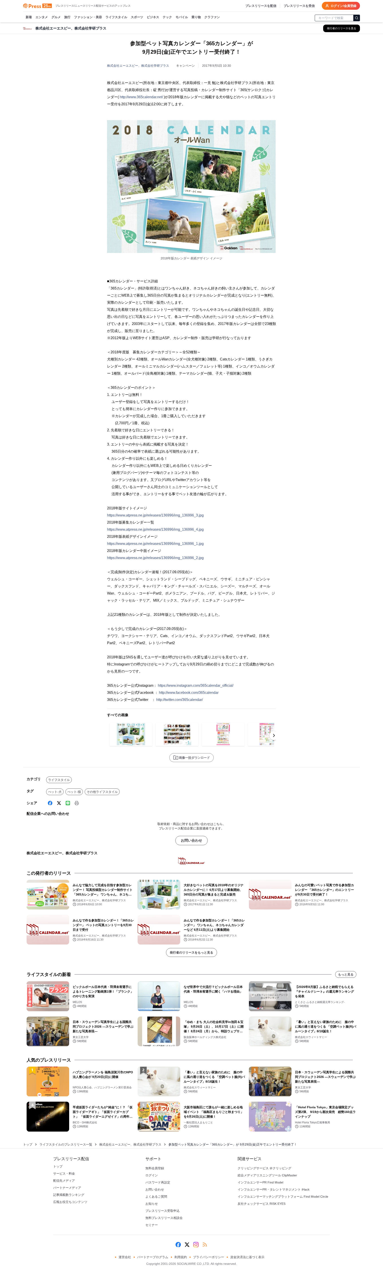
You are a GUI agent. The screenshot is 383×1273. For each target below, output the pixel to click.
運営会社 (125, 1257)
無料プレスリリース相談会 (164, 1218)
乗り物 (196, 17)
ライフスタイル (116, 17)
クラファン (212, 17)
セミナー (151, 1225)
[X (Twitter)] (59, 803)
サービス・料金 (64, 1173)
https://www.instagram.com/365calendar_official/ (195, 685)
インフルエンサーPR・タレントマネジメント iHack (273, 1189)
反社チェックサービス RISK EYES (261, 1203)
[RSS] (204, 1244)
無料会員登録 (154, 1168)
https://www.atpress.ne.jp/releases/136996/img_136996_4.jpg (155, 529)
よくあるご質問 (156, 1196)
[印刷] (76, 803)
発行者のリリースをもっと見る (191, 952)
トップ (27, 1144)
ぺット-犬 (55, 792)
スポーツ (137, 17)
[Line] (68, 803)
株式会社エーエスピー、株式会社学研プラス (138, 65)
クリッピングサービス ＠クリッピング (264, 1168)
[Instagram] (196, 1244)
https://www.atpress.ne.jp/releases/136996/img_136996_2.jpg (155, 558)
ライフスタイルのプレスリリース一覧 (65, 1144)
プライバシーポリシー (208, 1257)
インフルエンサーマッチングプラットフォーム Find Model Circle (283, 1196)
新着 (29, 17)
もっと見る (346, 974)
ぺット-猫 (74, 792)
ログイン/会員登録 (343, 6)
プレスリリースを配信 (260, 6)
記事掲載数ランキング (68, 1195)
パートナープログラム (152, 1257)
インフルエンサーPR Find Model (260, 1182)
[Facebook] (50, 803)
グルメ (56, 17)
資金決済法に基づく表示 (247, 1257)
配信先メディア (64, 1180)
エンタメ (41, 17)
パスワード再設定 (157, 1182)
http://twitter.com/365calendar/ (179, 700)
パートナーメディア (67, 1187)
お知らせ (151, 1203)
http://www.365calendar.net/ (141, 97)
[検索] (356, 18)
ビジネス (153, 17)
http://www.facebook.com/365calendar (189, 692)
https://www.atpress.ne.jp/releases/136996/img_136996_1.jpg (155, 544)
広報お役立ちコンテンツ (70, 1202)
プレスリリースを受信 (299, 6)
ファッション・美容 (88, 17)
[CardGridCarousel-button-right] (274, 735)
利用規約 (180, 1257)
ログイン (151, 1175)
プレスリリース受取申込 (162, 1210)
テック (167, 17)
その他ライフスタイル (102, 792)
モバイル (182, 17)
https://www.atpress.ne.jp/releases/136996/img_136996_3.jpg (155, 515)
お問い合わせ (191, 840)
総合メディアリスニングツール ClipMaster (267, 1175)
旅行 (67, 17)
